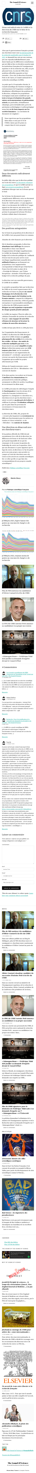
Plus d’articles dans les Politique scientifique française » (19, 491)
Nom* (3, 866)
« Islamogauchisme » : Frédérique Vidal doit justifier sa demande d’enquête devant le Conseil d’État (17, 1063)
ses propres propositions (14, 187)
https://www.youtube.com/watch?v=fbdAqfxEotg (16, 809)
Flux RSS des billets (11, 1242)
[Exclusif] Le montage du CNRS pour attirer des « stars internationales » (16, 1331)
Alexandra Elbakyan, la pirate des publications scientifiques (15, 1425)
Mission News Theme (12, 1470)
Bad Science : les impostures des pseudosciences (14, 1214)
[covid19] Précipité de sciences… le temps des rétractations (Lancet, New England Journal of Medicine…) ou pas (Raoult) (17, 1285)
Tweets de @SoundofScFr (11, 1455)
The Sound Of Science (18, 2)
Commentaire (5, 844)
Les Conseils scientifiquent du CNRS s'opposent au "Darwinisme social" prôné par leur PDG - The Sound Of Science (17, 674)
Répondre (5, 692)
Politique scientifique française (20, 468)
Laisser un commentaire (9, 950)
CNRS (4, 472)
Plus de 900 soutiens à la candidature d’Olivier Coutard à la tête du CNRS (16, 932)
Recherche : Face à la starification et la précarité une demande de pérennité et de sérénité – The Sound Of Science (16, 720)
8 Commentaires (7, 1400)
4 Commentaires (7, 1440)
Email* (3, 873)
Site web (4, 879)
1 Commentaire (7, 1035)
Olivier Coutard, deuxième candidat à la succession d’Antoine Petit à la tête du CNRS (17, 975)
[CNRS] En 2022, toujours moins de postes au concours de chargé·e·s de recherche (16, 558)
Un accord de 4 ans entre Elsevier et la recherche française (17, 1387)
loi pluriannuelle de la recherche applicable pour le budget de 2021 (17, 55)
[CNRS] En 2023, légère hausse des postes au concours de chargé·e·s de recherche (16, 522)
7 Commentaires (7, 1346)
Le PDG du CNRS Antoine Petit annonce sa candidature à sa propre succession (18, 1019)
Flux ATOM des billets (12, 1244)
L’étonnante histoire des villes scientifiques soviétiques (13, 1159)
